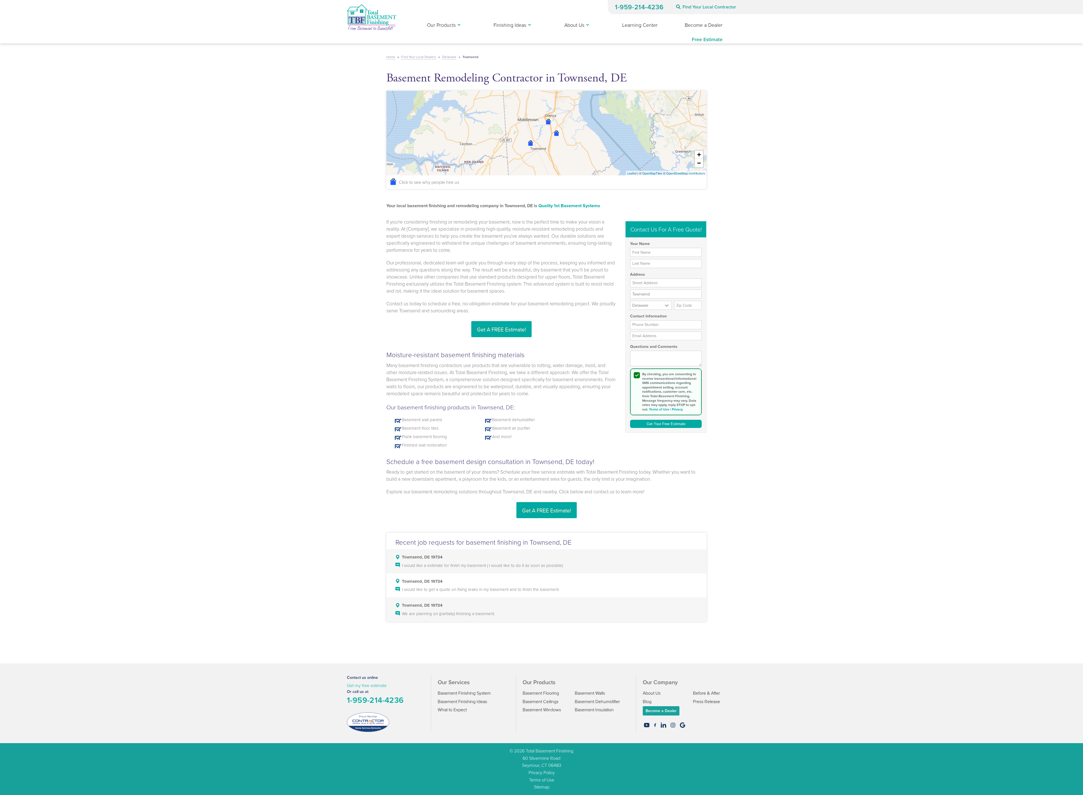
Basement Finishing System (464, 693)
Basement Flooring (541, 693)
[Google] (682, 725)
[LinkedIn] (663, 725)
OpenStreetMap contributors (685, 173)
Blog (647, 701)
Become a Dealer (661, 711)
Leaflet (632, 173)
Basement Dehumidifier (597, 701)
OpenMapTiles (652, 173)
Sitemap (541, 787)
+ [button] (699, 154)
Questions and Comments (653, 347)
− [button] (699, 163)
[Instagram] (673, 725)
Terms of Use (659, 409)
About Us (652, 693)
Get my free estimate (367, 685)
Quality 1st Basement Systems (569, 205)
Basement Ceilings (540, 701)
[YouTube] (646, 725)
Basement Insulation (594, 709)
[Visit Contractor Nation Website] (368, 722)
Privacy (677, 409)
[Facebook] (655, 725)
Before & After (706, 693)
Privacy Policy (542, 772)
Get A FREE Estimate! (501, 329)
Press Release (706, 701)
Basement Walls (590, 693)
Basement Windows (542, 709)
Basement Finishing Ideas (462, 701)
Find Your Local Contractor (709, 7)
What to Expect (452, 709)
